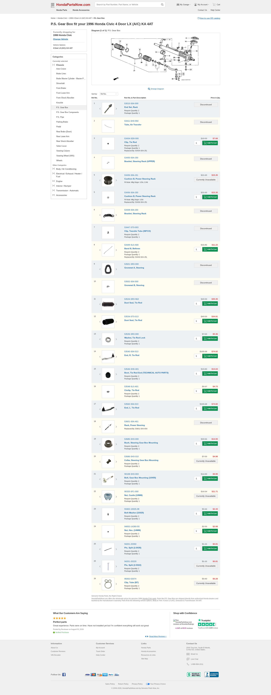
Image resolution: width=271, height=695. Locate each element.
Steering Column (63, 151)
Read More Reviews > (157, 636)
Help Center (215, 10)
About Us (54, 648)
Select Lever (61, 146)
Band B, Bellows (132, 248)
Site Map (144, 659)
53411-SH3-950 (131, 121)
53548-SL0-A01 (131, 386)
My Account (100, 648)
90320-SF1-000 (131, 491)
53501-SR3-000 (131, 264)
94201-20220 (130, 561)
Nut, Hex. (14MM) (132, 530)
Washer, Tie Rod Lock (134, 338)
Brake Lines (61, 74)
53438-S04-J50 (131, 210)
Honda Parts (61, 10)
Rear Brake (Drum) (64, 132)
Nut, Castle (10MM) (133, 495)
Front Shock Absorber (65, 98)
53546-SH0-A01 (131, 369)
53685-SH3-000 (131, 439)
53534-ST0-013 (131, 316)
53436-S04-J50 (131, 192)
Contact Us (202, 10)
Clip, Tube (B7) (131, 582)
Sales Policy (110, 684)
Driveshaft (60, 83)
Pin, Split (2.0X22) (132, 565)
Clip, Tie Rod (130, 142)
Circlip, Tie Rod (131, 390)
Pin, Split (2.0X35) (132, 548)
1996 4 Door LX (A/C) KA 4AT (80, 18)
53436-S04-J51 (131, 175)
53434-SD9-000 (131, 138)
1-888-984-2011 (197, 664)
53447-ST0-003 (131, 227)
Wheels (59, 160)
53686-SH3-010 (131, 456)
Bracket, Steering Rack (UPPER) (139, 161)
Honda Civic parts (149, 599)
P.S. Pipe (60, 117)
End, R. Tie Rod (131, 355)
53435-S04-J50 (131, 157)
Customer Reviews (58, 651)
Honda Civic (62, 18)
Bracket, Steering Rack (135, 213)
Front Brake (61, 88)
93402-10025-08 (131, 509)
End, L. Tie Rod (131, 408)
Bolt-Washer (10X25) (134, 513)
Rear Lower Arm (62, 136)
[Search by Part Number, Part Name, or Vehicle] (162, 4)
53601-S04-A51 (131, 421)
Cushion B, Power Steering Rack (140, 179)
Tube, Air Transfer (132, 124)
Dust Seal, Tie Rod (133, 303)
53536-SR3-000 (131, 334)
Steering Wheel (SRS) (65, 156)
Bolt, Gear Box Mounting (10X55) (140, 478)
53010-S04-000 (131, 103)
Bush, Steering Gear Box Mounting (141, 443)
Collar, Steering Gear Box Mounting (141, 460)
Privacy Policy (137, 684)
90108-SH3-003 (131, 474)
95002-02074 (130, 579)
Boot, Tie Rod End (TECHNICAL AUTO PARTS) (146, 373)
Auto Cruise (61, 69)
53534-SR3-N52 (131, 299)
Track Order (100, 651)
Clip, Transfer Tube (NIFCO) (137, 231)
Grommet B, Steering (134, 285)
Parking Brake (62, 122)
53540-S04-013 (131, 351)
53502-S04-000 (131, 281)
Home (53, 18)
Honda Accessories (81, 10)
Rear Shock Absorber (65, 141)
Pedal (58, 127)
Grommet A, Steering (134, 268)
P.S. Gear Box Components (67, 112)
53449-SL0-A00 (131, 245)
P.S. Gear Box (62, 107)
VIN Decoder (56, 655)
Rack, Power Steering (134, 425)
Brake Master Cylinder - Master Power (71, 78)
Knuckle (59, 103)
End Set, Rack (131, 107)
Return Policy (123, 684)
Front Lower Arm (63, 93)
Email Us (194, 654)
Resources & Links (148, 655)
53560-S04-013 (131, 404)
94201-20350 (130, 544)
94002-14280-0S (131, 526)
